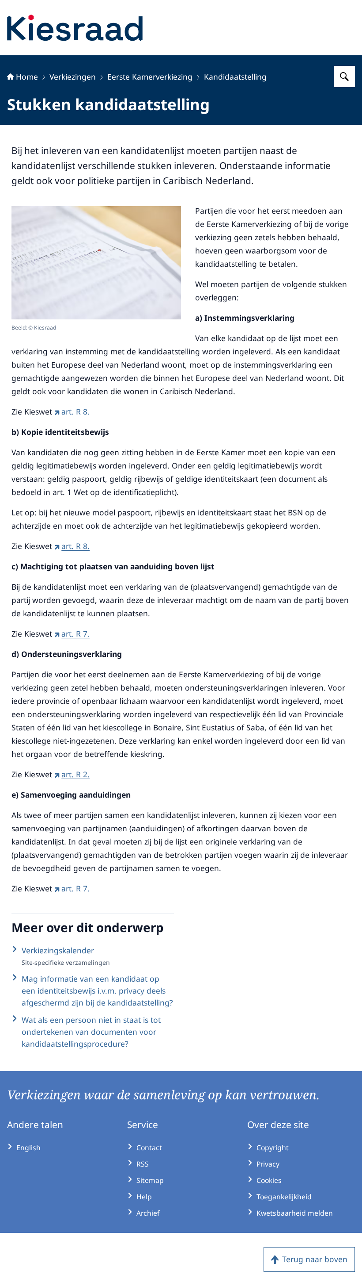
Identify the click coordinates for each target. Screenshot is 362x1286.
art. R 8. (75, 411)
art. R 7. (75, 633)
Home (27, 76)
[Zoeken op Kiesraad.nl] (344, 76)
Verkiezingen (72, 76)
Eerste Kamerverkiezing (149, 76)
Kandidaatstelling (235, 76)
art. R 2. (75, 774)
